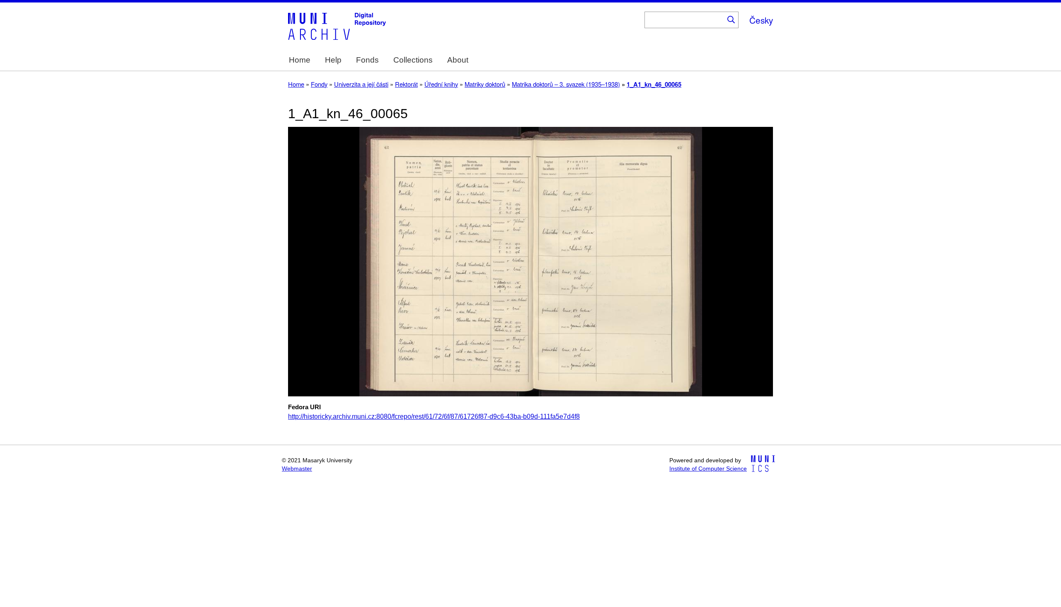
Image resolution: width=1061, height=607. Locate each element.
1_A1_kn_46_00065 (654, 84)
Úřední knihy (441, 84)
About (457, 60)
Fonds (367, 60)
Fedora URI (304, 407)
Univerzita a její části (361, 84)
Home (299, 60)
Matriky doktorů (485, 84)
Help (333, 60)
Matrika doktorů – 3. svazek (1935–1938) (566, 84)
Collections (413, 60)
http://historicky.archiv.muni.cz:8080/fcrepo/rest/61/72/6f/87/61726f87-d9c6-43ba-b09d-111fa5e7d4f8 (434, 416)
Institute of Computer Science (708, 469)
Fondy (319, 84)
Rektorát (406, 84)
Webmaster (297, 469)
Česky (761, 20)
